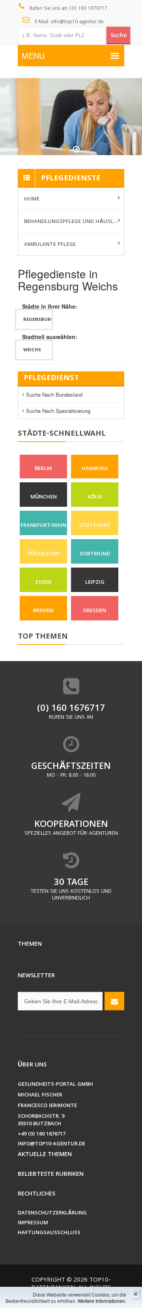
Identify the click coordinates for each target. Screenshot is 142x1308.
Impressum (33, 1223)
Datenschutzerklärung (52, 1213)
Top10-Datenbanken (71, 1284)
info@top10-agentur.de (51, 1144)
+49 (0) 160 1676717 (41, 1134)
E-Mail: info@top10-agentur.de (68, 22)
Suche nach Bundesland (54, 394)
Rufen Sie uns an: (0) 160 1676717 (67, 9)
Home (31, 199)
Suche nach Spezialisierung (58, 410)
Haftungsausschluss (49, 1233)
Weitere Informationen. (102, 1300)
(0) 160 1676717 (71, 709)
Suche (118, 36)
